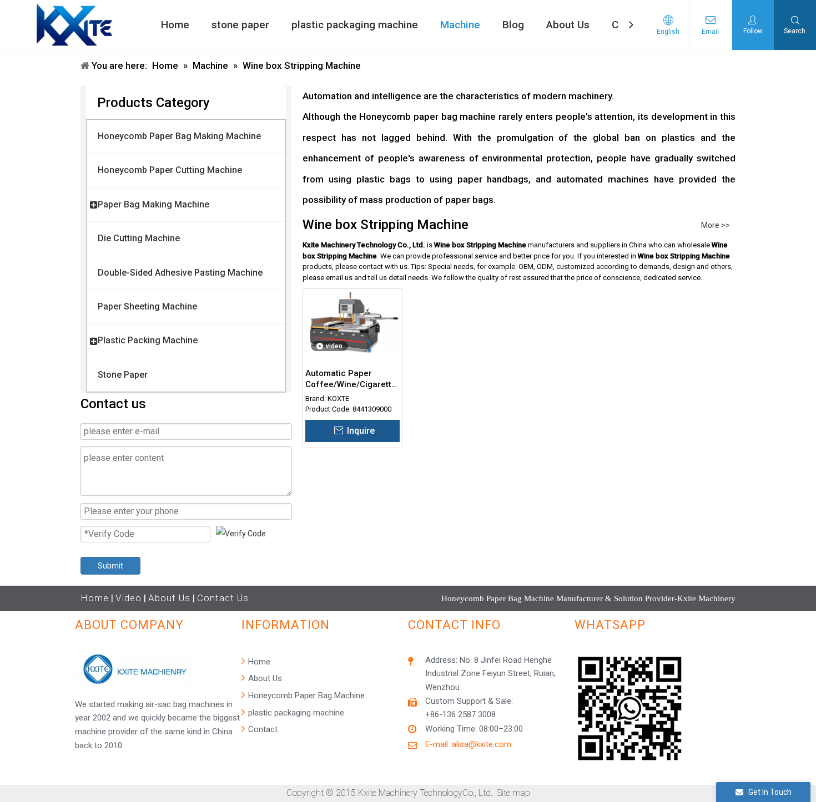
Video (128, 597)
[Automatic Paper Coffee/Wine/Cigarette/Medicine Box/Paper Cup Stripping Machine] (352, 322)
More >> (715, 225)
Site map (513, 793)
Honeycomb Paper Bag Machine (305, 696)
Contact (262, 729)
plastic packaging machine (295, 713)
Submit (110, 565)
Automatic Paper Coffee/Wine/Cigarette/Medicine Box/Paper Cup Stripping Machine (352, 379)
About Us (169, 597)
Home (94, 597)
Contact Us (223, 597)
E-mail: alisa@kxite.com (468, 744)
